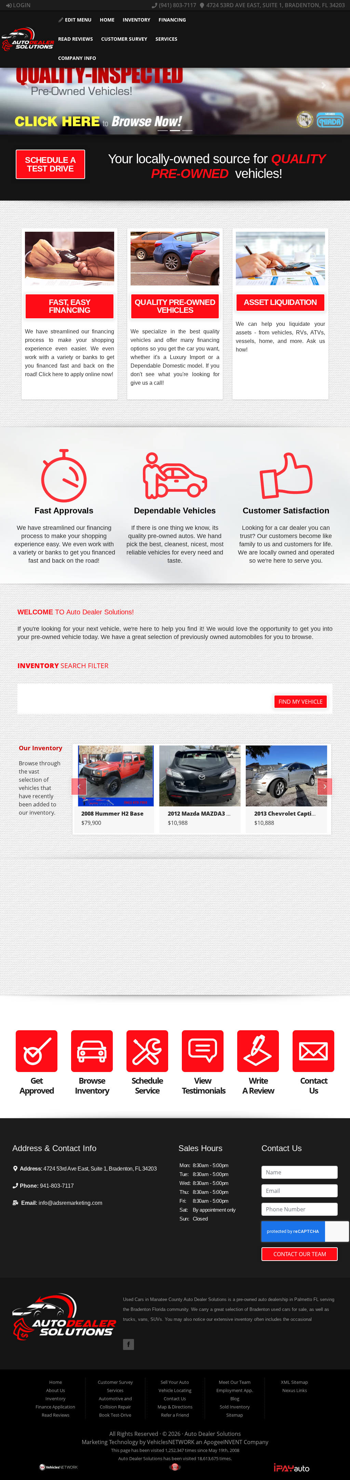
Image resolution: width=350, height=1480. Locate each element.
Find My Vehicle (301, 701)
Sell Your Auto (175, 1382)
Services (166, 39)
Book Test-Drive (115, 1415)
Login (21, 5)
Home (107, 19)
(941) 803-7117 (177, 5)
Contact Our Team (299, 1254)
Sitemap (234, 1415)
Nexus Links (294, 1390)
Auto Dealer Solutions (213, 1434)
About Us (55, 1390)
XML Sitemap (294, 1382)
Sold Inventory (235, 1407)
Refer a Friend (175, 1415)
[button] (26, 85)
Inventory (136, 19)
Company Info (77, 58)
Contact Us (175, 1398)
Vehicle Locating (175, 1390)
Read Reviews (75, 39)
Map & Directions (175, 1407)
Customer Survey (124, 39)
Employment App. (234, 1390)
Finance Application (55, 1407)
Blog (234, 1398)
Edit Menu (78, 19)
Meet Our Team (235, 1382)
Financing (172, 19)
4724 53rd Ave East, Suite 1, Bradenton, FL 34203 (275, 5)
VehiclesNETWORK (170, 1442)
